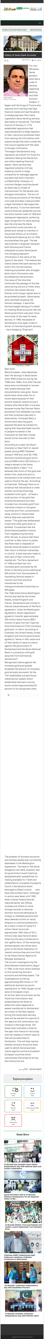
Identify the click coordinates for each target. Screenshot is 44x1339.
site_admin (37, 60)
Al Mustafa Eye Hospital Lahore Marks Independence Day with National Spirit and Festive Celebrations (22, 1166)
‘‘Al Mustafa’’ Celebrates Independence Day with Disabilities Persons (21, 1286)
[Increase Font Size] (5, 60)
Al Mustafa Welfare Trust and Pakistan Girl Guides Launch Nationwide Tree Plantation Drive (23, 1227)
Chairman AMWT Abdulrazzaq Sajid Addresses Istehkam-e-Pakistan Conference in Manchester (19, 1257)
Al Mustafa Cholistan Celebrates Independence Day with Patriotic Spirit (22, 1315)
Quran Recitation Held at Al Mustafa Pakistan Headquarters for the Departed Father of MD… (21, 1197)
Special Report (35, 1069)
